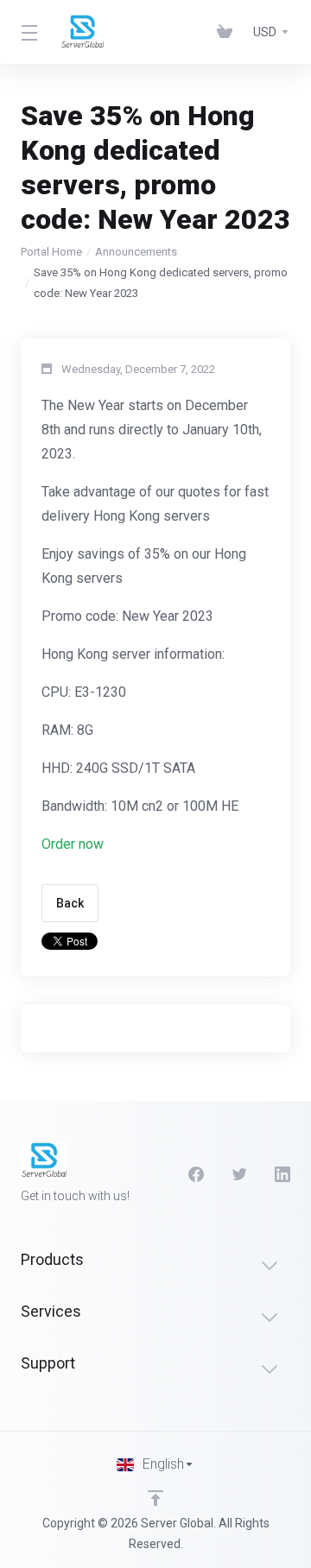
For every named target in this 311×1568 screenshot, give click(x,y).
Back (70, 903)
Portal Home (51, 251)
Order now (72, 844)
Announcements (136, 251)
